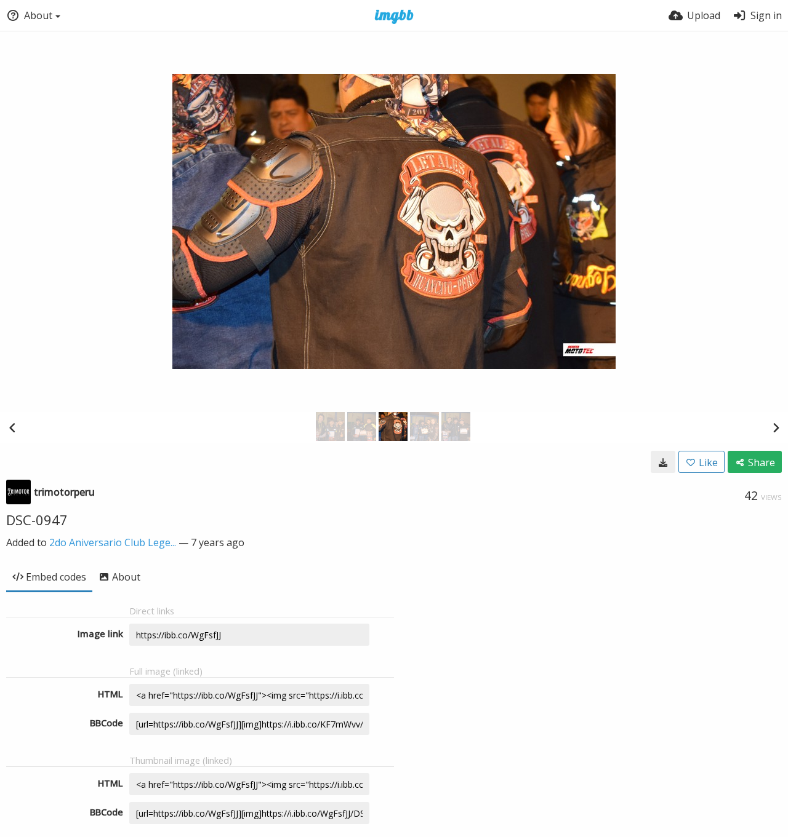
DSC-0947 (37, 519)
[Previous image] (12, 427)
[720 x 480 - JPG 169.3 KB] (663, 462)
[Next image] (775, 427)
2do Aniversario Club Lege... (112, 542)
